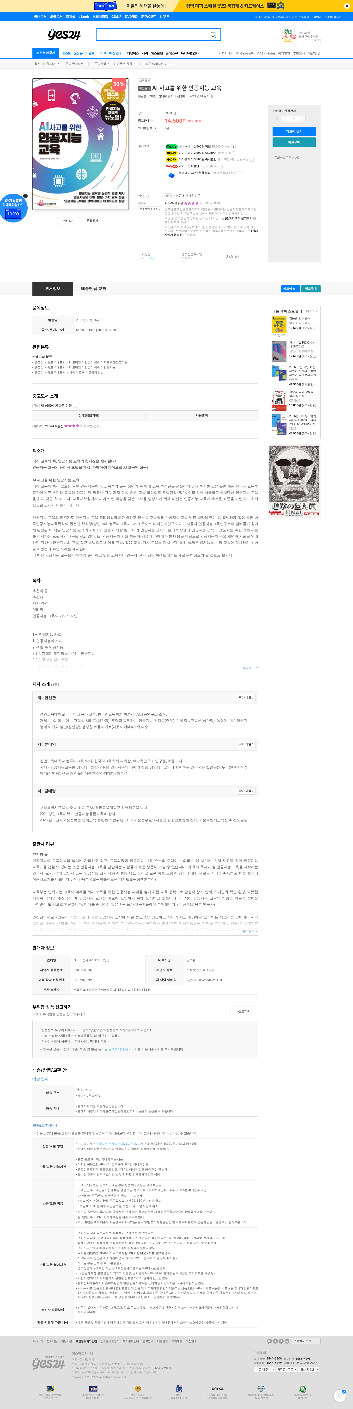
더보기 (310, 311)
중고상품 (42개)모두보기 (190, 256)
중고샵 (50, 63)
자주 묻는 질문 (286, 1369)
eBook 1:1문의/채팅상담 (299, 1363)
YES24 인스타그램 (287, 1341)
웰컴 (37, 63)
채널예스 (133, 53)
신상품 (78, 53)
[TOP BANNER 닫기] (347, 6)
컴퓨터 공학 (124, 63)
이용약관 (66, 1341)
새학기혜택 (225, 53)
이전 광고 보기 (315, 41)
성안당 (181, 96)
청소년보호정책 (110, 1341)
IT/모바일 (100, 63)
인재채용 (52, 1341)
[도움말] (155, 128)
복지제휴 (176, 1341)
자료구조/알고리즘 (116, 362)
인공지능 (109, 367)
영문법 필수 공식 (300, 318)
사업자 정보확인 (162, 1367)
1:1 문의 (131, 1143)
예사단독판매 (245, 53)
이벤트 (90, 53)
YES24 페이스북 (275, 1341)
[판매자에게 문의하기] (239, 218)
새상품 (146, 256)
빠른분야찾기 (46, 53)
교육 (82, 372)
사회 (72, 372)
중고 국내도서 (75, 63)
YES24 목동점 (174, 203)
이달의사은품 (266, 53)
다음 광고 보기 (319, 41)
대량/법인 (314, 53)
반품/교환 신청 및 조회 (109, 1143)
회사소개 (37, 1341)
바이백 (102, 53)
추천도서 (299, 53)
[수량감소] (283, 119)
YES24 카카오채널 (269, 1341)
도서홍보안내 (131, 1341)
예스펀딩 (157, 53)
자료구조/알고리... (154, 63)
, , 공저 (156, 96)
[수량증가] (303, 119)
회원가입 (269, 16)
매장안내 (115, 53)
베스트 (66, 53)
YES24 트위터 (281, 1341)
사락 (145, 53)
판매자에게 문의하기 (123, 1049)
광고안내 (148, 1341)
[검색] (213, 34)
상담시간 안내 (308, 1369)
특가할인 (284, 53)
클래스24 (172, 53)
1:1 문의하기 (264, 1369)
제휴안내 (162, 1341)
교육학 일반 (95, 372)
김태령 (162, 96)
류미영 (152, 96)
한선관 (142, 96)
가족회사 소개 (306, 1341)
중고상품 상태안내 (147, 196)
